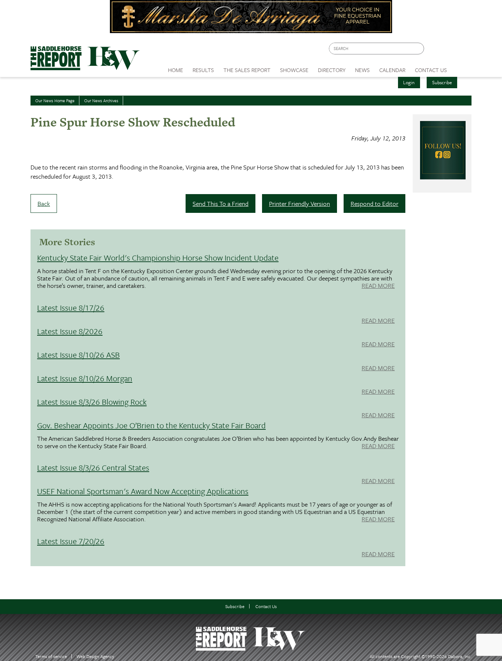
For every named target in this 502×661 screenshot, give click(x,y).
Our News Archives (101, 100)
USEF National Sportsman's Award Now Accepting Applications (142, 491)
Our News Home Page (55, 100)
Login (409, 82)
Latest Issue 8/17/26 (70, 307)
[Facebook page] (433, 50)
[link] (175, 68)
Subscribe (442, 82)
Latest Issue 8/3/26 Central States (93, 467)
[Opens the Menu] (461, 67)
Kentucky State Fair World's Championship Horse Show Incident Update (158, 257)
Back (43, 203)
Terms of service (51, 656)
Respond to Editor (374, 203)
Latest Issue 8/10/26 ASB (78, 354)
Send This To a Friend (220, 203)
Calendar (392, 70)
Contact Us (266, 606)
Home (175, 70)
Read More (378, 286)
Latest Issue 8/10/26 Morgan (84, 378)
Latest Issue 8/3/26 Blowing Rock (92, 401)
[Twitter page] (447, 50)
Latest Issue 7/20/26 (70, 541)
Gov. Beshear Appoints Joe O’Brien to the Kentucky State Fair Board (151, 425)
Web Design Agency (95, 656)
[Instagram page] (461, 50)
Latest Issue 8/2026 (70, 331)
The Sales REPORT (246, 70)
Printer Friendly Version (299, 203)
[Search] (419, 48)
